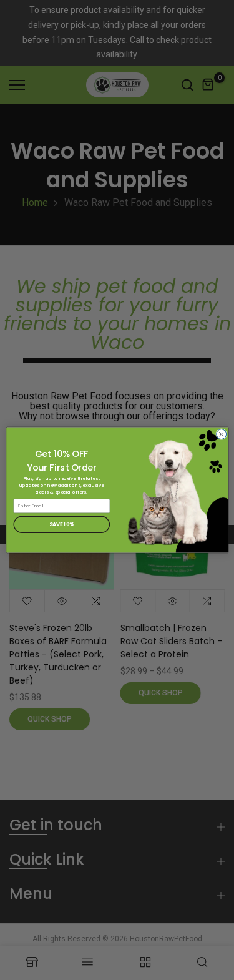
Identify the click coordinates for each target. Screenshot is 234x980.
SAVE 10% (61, 524)
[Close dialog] (221, 434)
